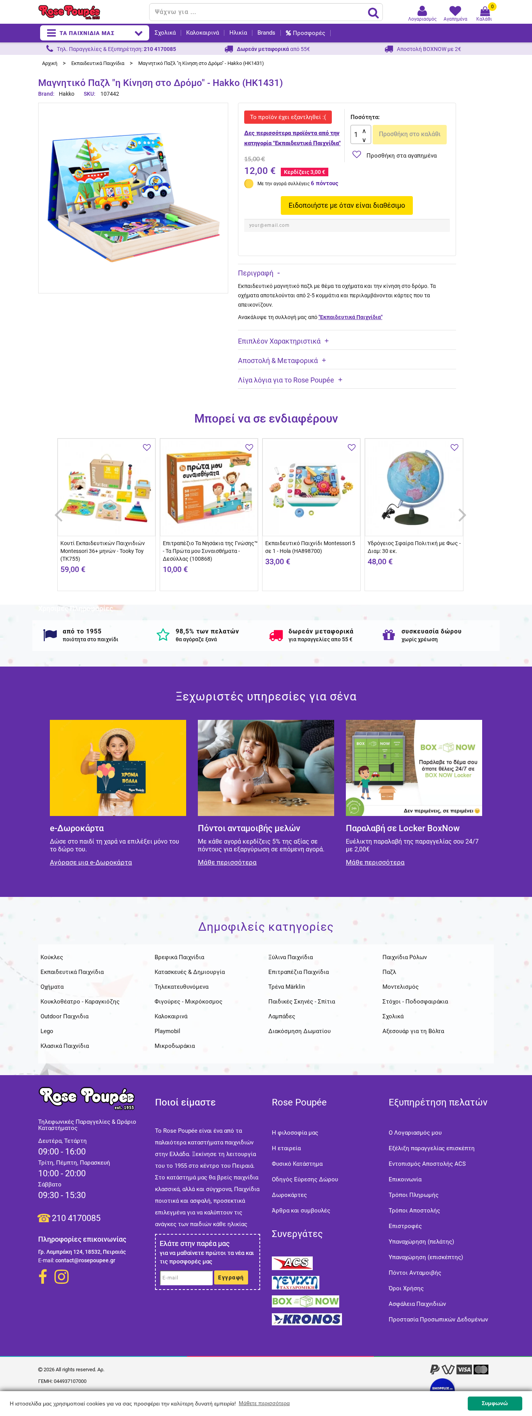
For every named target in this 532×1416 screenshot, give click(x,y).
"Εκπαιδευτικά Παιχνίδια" (350, 317)
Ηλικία (238, 33)
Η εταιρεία (286, 1148)
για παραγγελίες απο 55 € (320, 639)
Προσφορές (309, 33)
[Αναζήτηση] (373, 12)
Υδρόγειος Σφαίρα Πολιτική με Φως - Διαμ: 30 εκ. (414, 547)
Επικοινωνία (405, 1179)
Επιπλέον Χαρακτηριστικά (279, 341)
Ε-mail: (46, 1260)
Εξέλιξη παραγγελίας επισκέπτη (432, 1148)
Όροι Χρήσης (406, 1288)
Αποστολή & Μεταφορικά (278, 360)
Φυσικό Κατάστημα (297, 1163)
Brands (266, 33)
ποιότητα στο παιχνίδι (90, 639)
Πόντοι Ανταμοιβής (415, 1272)
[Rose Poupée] (90, 12)
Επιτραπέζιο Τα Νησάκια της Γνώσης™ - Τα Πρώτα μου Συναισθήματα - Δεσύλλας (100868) (210, 551)
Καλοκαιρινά (202, 33)
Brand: (47, 94)
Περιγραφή (255, 273)
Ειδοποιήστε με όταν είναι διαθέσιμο (347, 205)
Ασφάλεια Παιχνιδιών (417, 1303)
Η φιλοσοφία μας (295, 1132)
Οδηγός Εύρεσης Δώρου (305, 1179)
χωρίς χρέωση (420, 639)
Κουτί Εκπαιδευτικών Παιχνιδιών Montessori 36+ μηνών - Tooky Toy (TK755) (102, 551)
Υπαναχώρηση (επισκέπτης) (426, 1257)
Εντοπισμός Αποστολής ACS (427, 1163)
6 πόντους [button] (324, 183)
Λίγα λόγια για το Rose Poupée (286, 380)
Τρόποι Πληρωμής (414, 1194)
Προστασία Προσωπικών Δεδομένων (438, 1319)
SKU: (89, 94)
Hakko (66, 94)
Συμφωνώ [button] (495, 1403)
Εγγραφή (231, 1277)
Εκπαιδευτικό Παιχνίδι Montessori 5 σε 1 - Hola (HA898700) (310, 547)
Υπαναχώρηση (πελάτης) (421, 1241)
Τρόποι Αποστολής (414, 1210)
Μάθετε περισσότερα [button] (264, 1403)
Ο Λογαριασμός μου (415, 1132)
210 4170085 (76, 1218)
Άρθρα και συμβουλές (301, 1210)
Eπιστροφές (405, 1226)
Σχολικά (165, 33)
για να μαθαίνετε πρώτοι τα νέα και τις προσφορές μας (207, 1257)
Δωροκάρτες (289, 1194)
